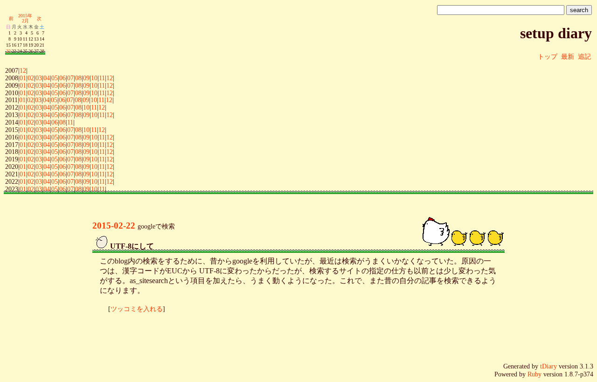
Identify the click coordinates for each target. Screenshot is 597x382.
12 (23, 70)
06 (62, 78)
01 (23, 78)
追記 (584, 56)
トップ (547, 56)
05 (54, 78)
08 (78, 78)
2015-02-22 (113, 225)
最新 (567, 56)
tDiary (548, 366)
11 (102, 78)
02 (31, 78)
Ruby (534, 374)
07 (70, 78)
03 (38, 78)
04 (46, 78)
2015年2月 (25, 18)
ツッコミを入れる (137, 309)
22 (8, 51)
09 (86, 78)
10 (94, 78)
